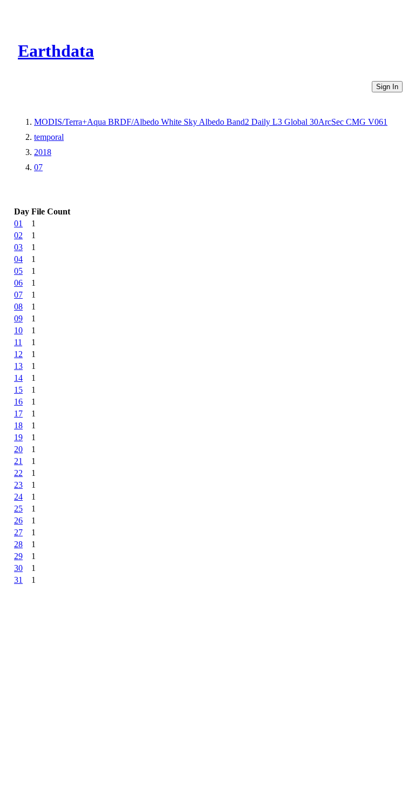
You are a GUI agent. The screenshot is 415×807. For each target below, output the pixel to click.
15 (18, 389)
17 (18, 413)
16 (18, 401)
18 (18, 425)
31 (18, 579)
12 (18, 354)
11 (18, 342)
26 (18, 520)
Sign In (387, 87)
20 (18, 449)
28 (18, 544)
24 (18, 496)
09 (18, 318)
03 (18, 247)
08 (18, 306)
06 (18, 282)
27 (18, 532)
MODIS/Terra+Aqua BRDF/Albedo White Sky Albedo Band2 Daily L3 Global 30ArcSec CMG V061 (210, 121)
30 (18, 568)
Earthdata (56, 50)
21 (18, 461)
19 (18, 437)
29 (18, 556)
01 (18, 223)
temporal (49, 137)
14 (18, 377)
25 (18, 508)
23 (18, 484)
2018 (42, 152)
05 (18, 270)
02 (18, 235)
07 (38, 167)
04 (18, 259)
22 (18, 473)
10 (18, 330)
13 (18, 366)
